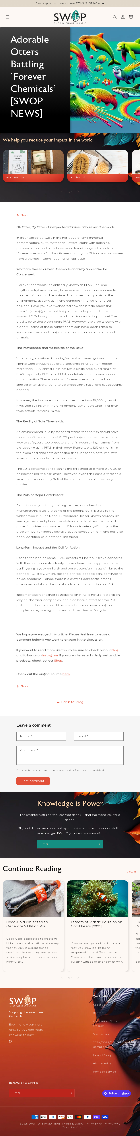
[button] (8, 17)
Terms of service (72, 1127)
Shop (58, 660)
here (66, 674)
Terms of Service (104, 1071)
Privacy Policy (102, 1063)
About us (99, 1005)
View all (132, 871)
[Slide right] (78, 191)
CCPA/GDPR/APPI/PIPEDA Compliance (110, 1045)
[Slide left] (62, 191)
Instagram (50, 655)
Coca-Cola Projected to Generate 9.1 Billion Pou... (27, 924)
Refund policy (94, 1123)
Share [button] (25, 215)
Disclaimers (101, 1034)
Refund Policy (102, 1055)
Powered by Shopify (72, 1124)
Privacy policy (112, 1123)
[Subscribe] (99, 844)
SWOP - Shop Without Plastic (44, 1124)
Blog (115, 650)
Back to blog (72, 702)
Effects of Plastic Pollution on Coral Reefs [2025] (96, 924)
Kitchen (76, 177)
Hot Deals (13, 177)
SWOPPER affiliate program (105, 1024)
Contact (99, 1013)
